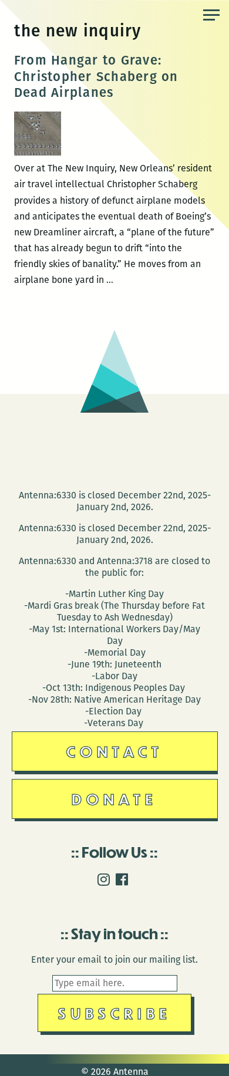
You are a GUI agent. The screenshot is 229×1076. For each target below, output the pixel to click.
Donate (114, 799)
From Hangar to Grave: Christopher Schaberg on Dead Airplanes (96, 76)
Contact (114, 751)
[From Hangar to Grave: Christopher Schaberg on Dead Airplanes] (37, 152)
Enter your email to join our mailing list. (114, 959)
